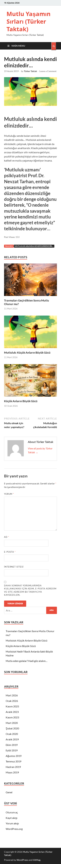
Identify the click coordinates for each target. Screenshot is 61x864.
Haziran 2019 (13, 766)
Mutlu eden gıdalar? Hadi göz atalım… (26, 660)
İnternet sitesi (14, 566)
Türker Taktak (30, 71)
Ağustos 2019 (13, 755)
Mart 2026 (12, 695)
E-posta (10, 552)
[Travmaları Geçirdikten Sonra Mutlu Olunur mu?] (30, 296)
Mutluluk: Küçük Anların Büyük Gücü (27, 352)
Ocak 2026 (12, 700)
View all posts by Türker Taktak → (40, 450)
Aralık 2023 (12, 711)
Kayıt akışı (11, 817)
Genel (9, 792)
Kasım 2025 (12, 706)
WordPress (22, 859)
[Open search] (53, 46)
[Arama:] (30, 610)
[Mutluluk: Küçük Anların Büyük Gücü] (30, 348)
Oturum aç (12, 812)
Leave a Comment (47, 71)
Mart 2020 (12, 722)
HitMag (36, 859)
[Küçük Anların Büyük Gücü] (30, 397)
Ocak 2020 (12, 733)
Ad (6, 537)
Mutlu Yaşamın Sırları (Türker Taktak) (29, 21)
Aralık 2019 (12, 739)
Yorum (9, 494)
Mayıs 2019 (12, 772)
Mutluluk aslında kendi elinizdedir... (34, 246)
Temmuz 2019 (13, 761)
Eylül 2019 (12, 750)
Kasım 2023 (12, 717)
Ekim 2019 (12, 744)
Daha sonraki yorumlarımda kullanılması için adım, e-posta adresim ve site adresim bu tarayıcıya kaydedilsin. (30, 590)
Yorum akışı (12, 823)
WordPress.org (14, 828)
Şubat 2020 (12, 728)
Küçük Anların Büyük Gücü (20, 401)
